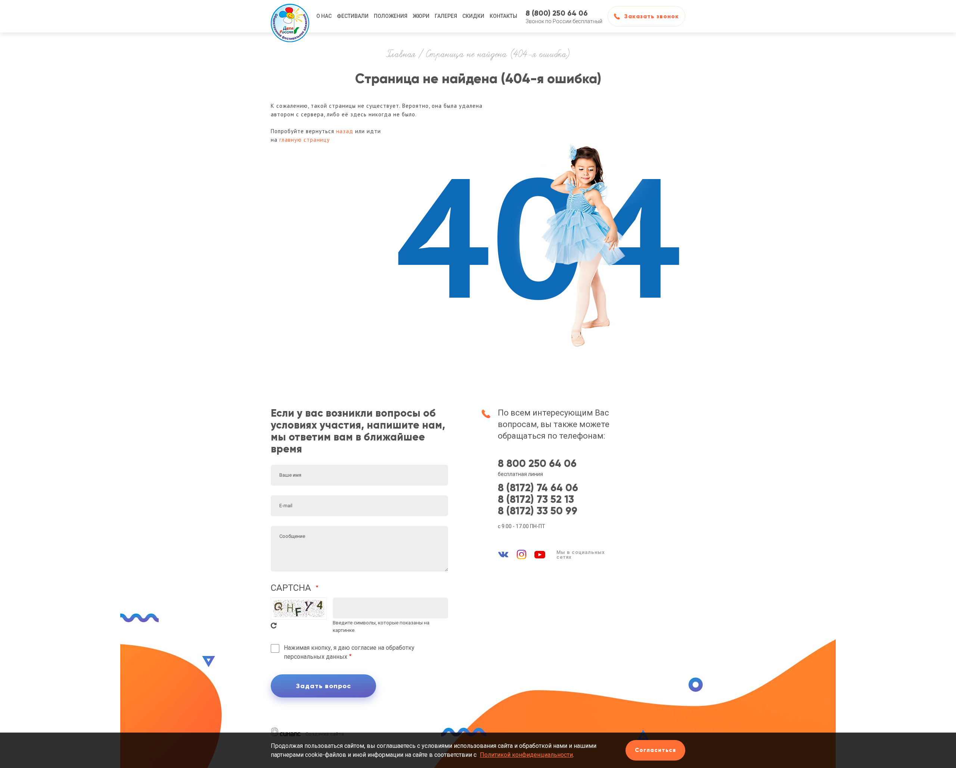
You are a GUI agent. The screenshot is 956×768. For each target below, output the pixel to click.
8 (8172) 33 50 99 (537, 511)
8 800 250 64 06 (537, 464)
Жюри (421, 16)
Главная (401, 54)
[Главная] (290, 16)
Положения (390, 16)
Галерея (446, 16)
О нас (324, 16)
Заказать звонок (651, 16)
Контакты (503, 16)
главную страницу (304, 139)
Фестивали (353, 16)
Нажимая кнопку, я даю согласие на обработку (349, 652)
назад (344, 131)
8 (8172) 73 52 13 (536, 499)
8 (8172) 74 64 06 (538, 488)
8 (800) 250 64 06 (556, 13)
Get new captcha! (274, 625)
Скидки (473, 16)
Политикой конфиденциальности (526, 754)
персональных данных (315, 656)
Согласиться (655, 750)
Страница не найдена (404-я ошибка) (498, 54)
